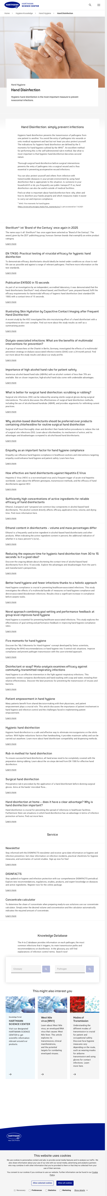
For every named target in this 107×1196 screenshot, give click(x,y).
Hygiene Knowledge (24, 13)
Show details (79, 1190)
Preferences (37, 1190)
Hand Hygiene (45, 13)
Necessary (21, 1190)
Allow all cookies (65, 1183)
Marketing (66, 1190)
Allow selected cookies (42, 1183)
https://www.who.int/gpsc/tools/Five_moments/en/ (39, 207)
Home (7, 13)
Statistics (52, 1190)
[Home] (22, 5)
